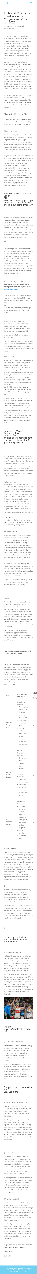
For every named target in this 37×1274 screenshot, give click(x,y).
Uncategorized (9, 29)
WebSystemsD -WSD (21, 1269)
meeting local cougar (11, 289)
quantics (9, 26)
